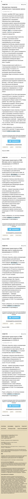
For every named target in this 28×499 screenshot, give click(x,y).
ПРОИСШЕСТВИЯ (11, 428)
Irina (25, 4)
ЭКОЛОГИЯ (3, 428)
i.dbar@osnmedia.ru (7, 443)
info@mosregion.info (7, 438)
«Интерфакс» (14, 174)
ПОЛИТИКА (3, 426)
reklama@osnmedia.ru (14, 446)
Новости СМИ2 (5, 150)
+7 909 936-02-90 (8, 444)
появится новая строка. (13, 131)
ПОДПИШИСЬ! (15, 141)
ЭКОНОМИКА (10, 426)
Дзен (11, 147)
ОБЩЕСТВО (5, 4)
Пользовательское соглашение (7, 474)
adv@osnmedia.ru (22, 446)
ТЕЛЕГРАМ (18, 147)
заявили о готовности (13, 217)
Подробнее (24, 472)
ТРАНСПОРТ (24, 426)
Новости (5, 147)
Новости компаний (22, 428)
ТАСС (9, 30)
